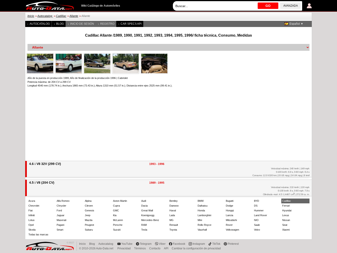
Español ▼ (296, 23)
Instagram (199, 243)
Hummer (259, 210)
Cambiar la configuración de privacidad (196, 248)
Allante (73, 16)
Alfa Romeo (63, 200)
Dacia (144, 205)
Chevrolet (33, 205)
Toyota (173, 229)
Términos (140, 248)
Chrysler (61, 205)
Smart (60, 229)
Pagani (60, 224)
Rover (229, 224)
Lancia (229, 215)
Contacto (154, 248)
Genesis (89, 210)
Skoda (32, 229)
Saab (257, 224)
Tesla (144, 229)
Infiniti (31, 215)
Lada (172, 215)
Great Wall (147, 210)
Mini (200, 220)
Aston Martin (120, 200)
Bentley (173, 200)
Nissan (286, 220)
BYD (256, 200)
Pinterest (233, 243)
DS (255, 205)
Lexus (285, 215)
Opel (31, 224)
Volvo (257, 229)
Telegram (146, 243)
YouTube (127, 243)
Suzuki (117, 229)
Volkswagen (232, 229)
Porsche (117, 224)
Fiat (30, 210)
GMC (116, 210)
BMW (201, 200)
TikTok (216, 243)
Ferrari (286, 205)
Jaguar (60, 215)
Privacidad (124, 248)
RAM (144, 224)
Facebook (179, 243)
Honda (201, 210)
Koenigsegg (147, 215)
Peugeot (89, 224)
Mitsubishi (231, 220)
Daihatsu (202, 205)
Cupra (116, 205)
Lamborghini (204, 215)
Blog (60, 23)
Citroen (89, 205)
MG (171, 220)
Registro (107, 23)
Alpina (88, 200)
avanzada (290, 5)
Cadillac (61, 16)
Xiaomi (286, 229)
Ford (59, 210)
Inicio (31, 16)
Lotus (31, 220)
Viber (162, 243)
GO (268, 6)
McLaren (118, 220)
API (166, 248)
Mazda (88, 220)
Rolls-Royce (204, 224)
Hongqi (230, 210)
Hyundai (286, 210)
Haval (172, 210)
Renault (173, 224)
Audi (143, 200)
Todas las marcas (38, 234)
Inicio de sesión (82, 23)
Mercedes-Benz (150, 220)
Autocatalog (45, 16)
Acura (31, 200)
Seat (284, 224)
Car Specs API (131, 23)
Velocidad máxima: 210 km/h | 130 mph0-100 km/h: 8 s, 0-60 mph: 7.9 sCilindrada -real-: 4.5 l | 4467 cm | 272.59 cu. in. (286, 191)
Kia (114, 215)
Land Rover (260, 215)
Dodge (229, 205)
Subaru (89, 229)
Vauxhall (202, 229)
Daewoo (174, 205)
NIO (256, 220)
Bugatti (229, 200)
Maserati (61, 220)
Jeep (87, 215)
